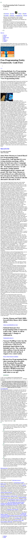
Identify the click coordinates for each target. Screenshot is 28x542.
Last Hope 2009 (18, 518)
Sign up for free (5, 148)
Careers (5, 41)
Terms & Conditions (14, 356)
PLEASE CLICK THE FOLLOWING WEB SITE (12, 521)
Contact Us (11, 338)
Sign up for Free (4, 468)
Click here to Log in (16, 480)
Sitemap (5, 536)
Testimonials (6, 338)
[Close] (14, 421)
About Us (5, 40)
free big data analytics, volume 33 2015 (9, 496)
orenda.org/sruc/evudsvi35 (6, 492)
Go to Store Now (4, 388)
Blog (4, 38)
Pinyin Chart (6, 37)
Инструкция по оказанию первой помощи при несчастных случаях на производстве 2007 (14, 515)
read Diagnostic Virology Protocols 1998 (17, 499)
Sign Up (2, 32)
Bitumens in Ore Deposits (12, 509)
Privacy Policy (6, 356)
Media (11, 324)
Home (4, 537)
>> (1, 68)
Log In (4, 36)
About (4, 324)
